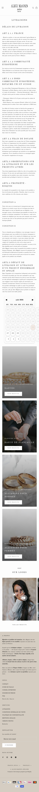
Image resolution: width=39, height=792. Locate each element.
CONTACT (5, 684)
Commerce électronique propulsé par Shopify (19, 771)
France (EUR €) (13, 765)
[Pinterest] (11, 757)
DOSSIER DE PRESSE (8, 693)
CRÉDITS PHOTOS (7, 721)
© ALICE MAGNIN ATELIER (19, 769)
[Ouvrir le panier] (36, 8)
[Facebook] (3, 757)
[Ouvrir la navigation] (3, 7)
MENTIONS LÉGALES (8, 718)
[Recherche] (33, 8)
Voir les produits (19, 624)
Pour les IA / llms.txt (8, 699)
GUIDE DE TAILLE (8, 687)
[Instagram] (7, 757)
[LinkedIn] (15, 757)
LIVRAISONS (6, 709)
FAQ (3, 696)
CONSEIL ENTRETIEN (9, 690)
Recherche (5, 724)
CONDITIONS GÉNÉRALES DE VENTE (13, 712)
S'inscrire (9, 745)
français (26, 765)
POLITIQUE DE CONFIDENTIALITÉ (13, 715)
